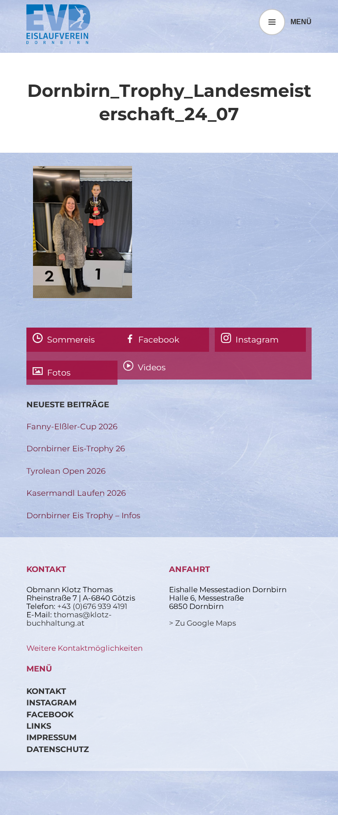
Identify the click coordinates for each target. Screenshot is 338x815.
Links (38, 725)
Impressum (51, 737)
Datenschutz (57, 749)
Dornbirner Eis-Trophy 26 (75, 448)
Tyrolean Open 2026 (66, 471)
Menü (301, 22)
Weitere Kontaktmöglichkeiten (84, 648)
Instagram (51, 702)
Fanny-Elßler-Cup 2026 (72, 426)
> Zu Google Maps (202, 623)
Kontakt (46, 691)
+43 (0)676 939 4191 (92, 606)
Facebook (49, 714)
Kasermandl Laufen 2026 (76, 493)
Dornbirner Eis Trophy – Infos (83, 515)
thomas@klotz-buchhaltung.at (69, 618)
